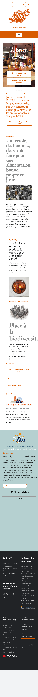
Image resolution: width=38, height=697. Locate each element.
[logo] (19, 9)
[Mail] (4, 594)
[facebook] (19, 4)
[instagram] (24, 4)
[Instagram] (13, 594)
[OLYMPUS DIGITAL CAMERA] (19, 278)
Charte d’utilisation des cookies (27, 626)
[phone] (14, 4)
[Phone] (7, 594)
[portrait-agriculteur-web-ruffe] (19, 186)
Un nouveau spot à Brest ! (18, 408)
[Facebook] (10, 594)
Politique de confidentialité (27, 635)
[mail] (9, 4)
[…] (30, 226)
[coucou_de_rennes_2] (19, 304)
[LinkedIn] (4, 597)
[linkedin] (28, 4)
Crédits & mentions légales (28, 618)
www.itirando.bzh (9, 652)
